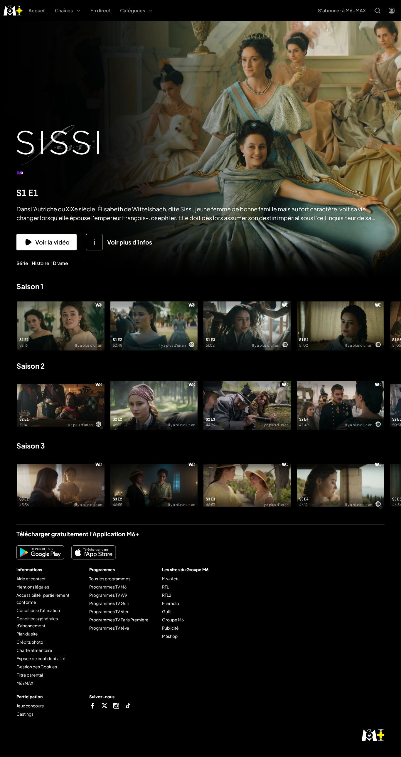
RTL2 (166, 595)
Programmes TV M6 (108, 586)
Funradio (170, 603)
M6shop (170, 636)
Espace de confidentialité (40, 658)
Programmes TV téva (109, 627)
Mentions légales (32, 586)
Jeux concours (30, 705)
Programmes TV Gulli (109, 603)
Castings (24, 713)
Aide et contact (31, 578)
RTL (165, 586)
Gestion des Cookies (36, 666)
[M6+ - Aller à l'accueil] (13, 10)
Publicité (170, 627)
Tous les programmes (109, 578)
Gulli (166, 611)
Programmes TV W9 (108, 595)
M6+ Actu (171, 578)
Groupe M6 (173, 619)
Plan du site (27, 633)
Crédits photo (29, 642)
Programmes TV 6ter (109, 611)
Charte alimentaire (34, 650)
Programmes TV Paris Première (119, 619)
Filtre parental (29, 674)
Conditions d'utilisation (38, 610)
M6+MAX (24, 683)
